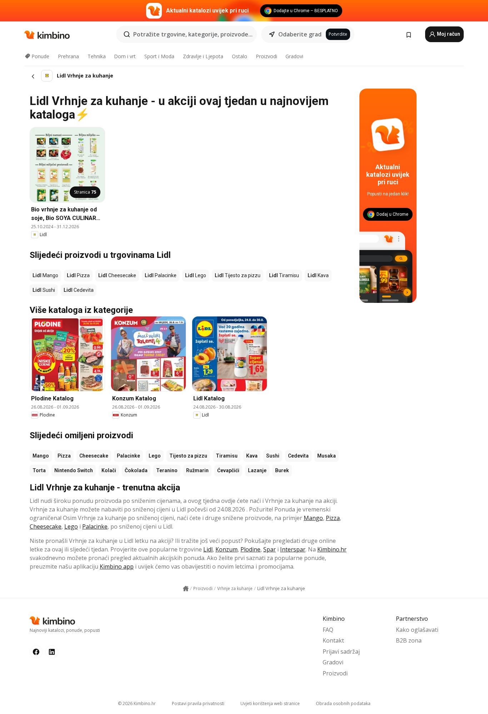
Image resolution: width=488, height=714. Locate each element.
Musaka (326, 456)
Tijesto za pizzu (188, 456)
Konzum (226, 549)
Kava (252, 456)
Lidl (208, 549)
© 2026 (137, 703)
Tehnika (97, 56)
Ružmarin (197, 470)
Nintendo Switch (73, 470)
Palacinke (128, 456)
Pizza (64, 456)
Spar (269, 549)
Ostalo (239, 56)
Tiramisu (227, 456)
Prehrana (68, 56)
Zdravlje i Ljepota (203, 56)
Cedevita (298, 456)
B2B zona (409, 640)
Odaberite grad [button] (300, 34)
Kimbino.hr (332, 549)
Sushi (272, 456)
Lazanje (257, 470)
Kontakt (333, 640)
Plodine (250, 549)
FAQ (328, 630)
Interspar (292, 549)
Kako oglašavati (417, 630)
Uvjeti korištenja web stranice (270, 703)
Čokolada (136, 470)
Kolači (108, 470)
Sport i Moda (159, 56)
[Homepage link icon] (186, 588)
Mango (41, 456)
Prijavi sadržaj (341, 651)
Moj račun (448, 34)
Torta (39, 470)
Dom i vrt (125, 56)
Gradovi (294, 56)
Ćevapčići (228, 470)
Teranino (167, 470)
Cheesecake (93, 456)
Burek (282, 470)
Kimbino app (117, 566)
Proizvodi (266, 56)
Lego (155, 456)
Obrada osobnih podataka (343, 703)
